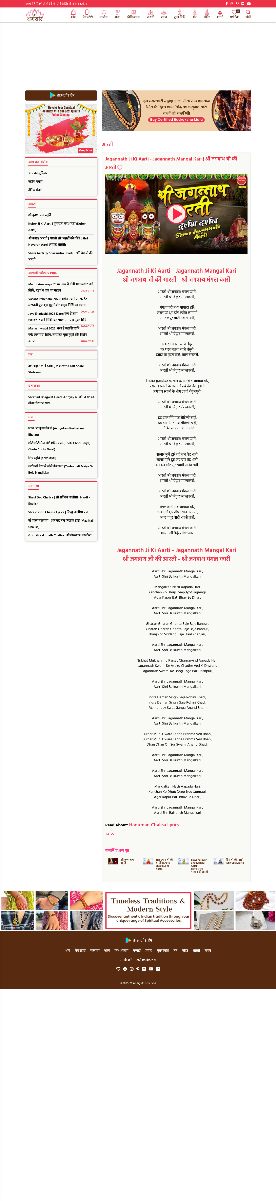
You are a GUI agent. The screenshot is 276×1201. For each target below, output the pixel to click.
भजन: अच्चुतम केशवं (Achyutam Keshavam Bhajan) (56, 431)
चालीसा (104, 17)
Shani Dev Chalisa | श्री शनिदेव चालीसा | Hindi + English (59, 501)
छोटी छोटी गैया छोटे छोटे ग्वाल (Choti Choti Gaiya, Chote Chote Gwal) (59, 446)
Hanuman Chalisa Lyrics (154, 825)
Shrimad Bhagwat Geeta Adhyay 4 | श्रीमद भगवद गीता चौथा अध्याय (61, 400)
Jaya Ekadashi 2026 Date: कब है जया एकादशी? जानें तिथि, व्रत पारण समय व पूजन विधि (61, 318)
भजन (117, 17)
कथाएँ (150, 17)
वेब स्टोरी (88, 17)
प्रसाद (164, 17)
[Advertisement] (138, 52)
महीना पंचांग (35, 182)
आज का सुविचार (37, 173)
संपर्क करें (126, 960)
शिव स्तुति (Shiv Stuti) (42, 458)
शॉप (73, 17)
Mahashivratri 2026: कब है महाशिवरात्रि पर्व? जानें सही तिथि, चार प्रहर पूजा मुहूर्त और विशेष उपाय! (61, 335)
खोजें (248, 17)
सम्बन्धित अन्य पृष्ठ (117, 851)
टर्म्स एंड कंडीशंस (146, 960)
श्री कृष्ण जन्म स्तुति (39, 215)
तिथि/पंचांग (133, 17)
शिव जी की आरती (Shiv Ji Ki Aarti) (235, 861)
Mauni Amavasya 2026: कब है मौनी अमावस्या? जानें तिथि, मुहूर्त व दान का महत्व (61, 287)
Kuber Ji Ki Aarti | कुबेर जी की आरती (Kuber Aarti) (57, 227)
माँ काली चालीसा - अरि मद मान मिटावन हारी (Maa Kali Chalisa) (61, 524)
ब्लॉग (208, 950)
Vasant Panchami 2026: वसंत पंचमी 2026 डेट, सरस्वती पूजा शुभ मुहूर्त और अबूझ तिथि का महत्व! (61, 303)
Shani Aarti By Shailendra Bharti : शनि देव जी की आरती (60, 256)
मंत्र (195, 17)
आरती (220, 17)
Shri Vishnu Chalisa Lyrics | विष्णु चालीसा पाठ (58, 512)
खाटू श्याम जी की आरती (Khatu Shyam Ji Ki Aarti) (164, 864)
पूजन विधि (179, 17)
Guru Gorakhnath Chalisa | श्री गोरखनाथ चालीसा (59, 535)
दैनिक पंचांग (35, 190)
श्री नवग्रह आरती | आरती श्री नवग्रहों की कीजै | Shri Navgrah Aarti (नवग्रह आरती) (58, 242)
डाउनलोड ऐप (65, 95)
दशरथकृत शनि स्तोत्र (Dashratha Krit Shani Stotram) (56, 369)
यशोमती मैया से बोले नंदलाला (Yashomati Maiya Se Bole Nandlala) (60, 469)
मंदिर (207, 17)
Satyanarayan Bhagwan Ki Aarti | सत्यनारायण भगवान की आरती (199, 866)
